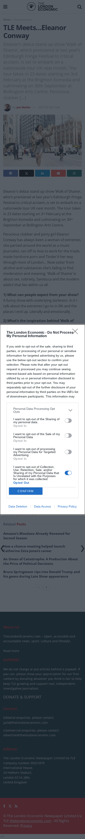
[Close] (76, 333)
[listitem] (42, 410)
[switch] (68, 420)
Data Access (42, 506)
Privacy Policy (67, 506)
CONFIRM (26, 491)
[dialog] (42, 419)
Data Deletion (17, 506)
